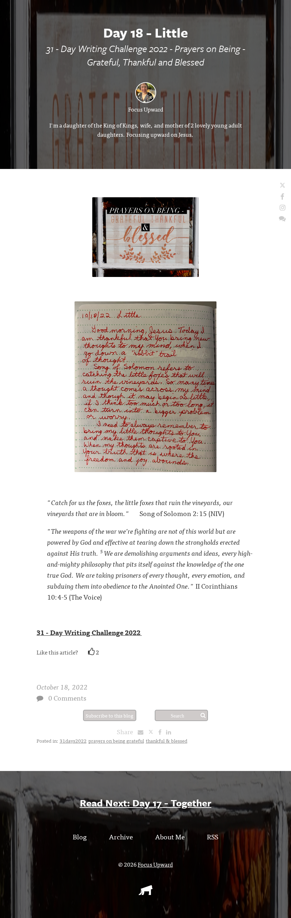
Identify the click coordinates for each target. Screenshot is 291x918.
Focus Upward (145, 109)
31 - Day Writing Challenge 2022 (89, 632)
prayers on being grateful (116, 740)
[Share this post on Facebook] (161, 731)
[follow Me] (282, 185)
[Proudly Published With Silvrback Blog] (145, 892)
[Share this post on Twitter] (153, 731)
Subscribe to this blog (109, 715)
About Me (170, 836)
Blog (80, 836)
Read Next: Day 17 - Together (146, 803)
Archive (121, 836)
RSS (212, 836)
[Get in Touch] (282, 217)
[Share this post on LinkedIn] (170, 731)
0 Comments (67, 697)
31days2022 (73, 740)
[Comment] (40, 698)
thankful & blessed (166, 740)
